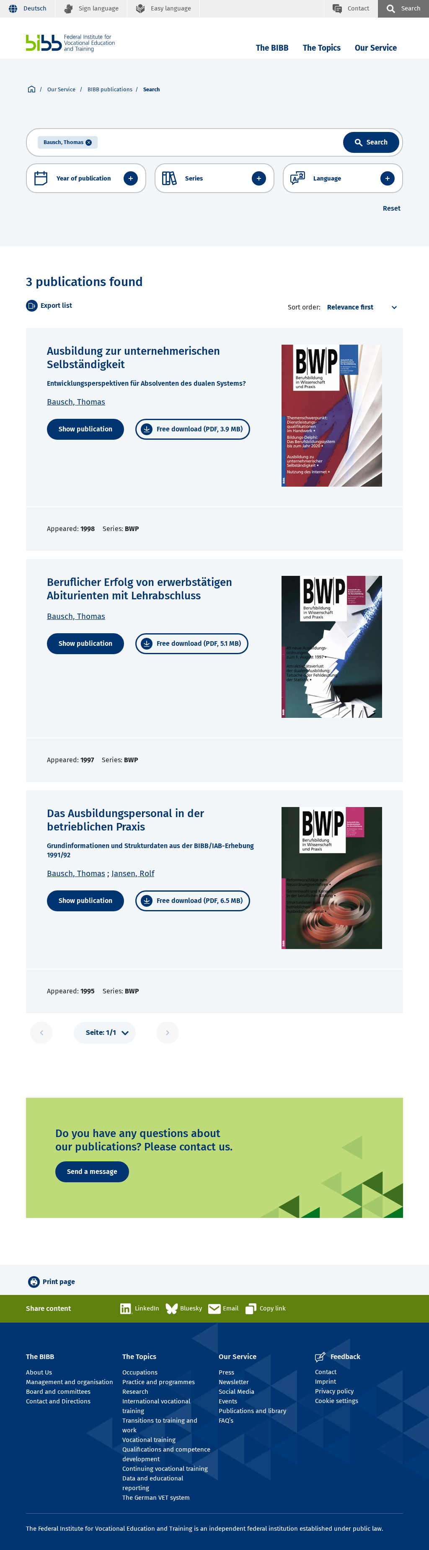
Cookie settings (336, 1401)
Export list (56, 305)
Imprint (325, 1381)
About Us (39, 1372)
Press (226, 1372)
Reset (392, 208)
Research (135, 1391)
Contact (325, 1372)
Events (228, 1401)
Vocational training (149, 1440)
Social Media (236, 1391)
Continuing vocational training (165, 1469)
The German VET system (156, 1497)
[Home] (70, 43)
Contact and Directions (58, 1401)
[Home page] (31, 89)
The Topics (322, 48)
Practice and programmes (158, 1382)
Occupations (140, 1372)
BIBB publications (110, 89)
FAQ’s (226, 1420)
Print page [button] (59, 1282)
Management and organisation (69, 1382)
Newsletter (234, 1382)
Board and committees (58, 1391)
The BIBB (272, 48)
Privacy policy (334, 1391)
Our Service (376, 48)
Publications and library (252, 1411)
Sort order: (304, 307)
